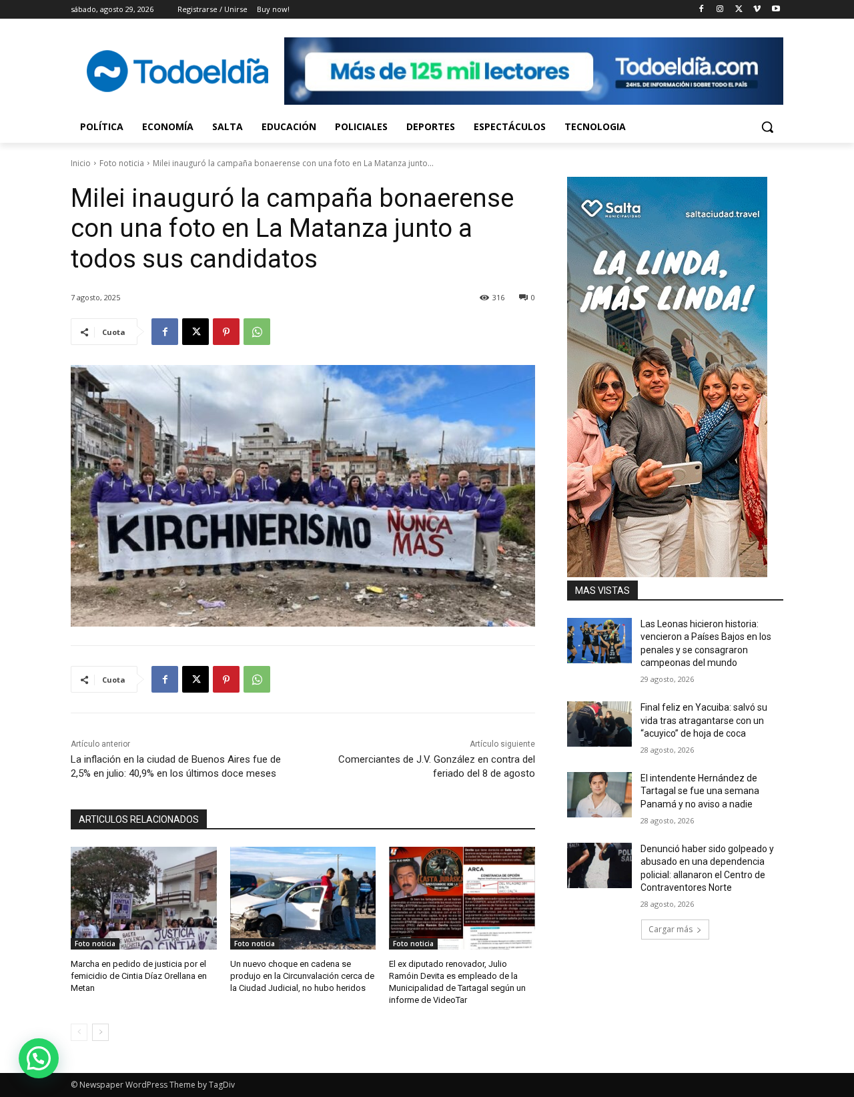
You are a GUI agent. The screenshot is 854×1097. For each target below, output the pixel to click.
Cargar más (671, 929)
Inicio (81, 163)
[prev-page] (79, 1032)
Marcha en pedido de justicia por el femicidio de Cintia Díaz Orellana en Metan (139, 976)
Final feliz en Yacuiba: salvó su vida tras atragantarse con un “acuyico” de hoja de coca (703, 720)
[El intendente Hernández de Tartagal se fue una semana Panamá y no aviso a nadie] (599, 794)
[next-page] (100, 1032)
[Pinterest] (226, 331)
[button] (767, 127)
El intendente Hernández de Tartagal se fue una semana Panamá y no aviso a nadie (699, 791)
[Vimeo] (757, 9)
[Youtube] (775, 9)
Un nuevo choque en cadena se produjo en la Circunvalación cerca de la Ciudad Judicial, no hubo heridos (302, 976)
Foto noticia (121, 163)
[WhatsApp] (257, 331)
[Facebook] (701, 9)
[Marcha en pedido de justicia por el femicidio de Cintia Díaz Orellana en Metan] (144, 898)
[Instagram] (720, 9)
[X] (739, 9)
